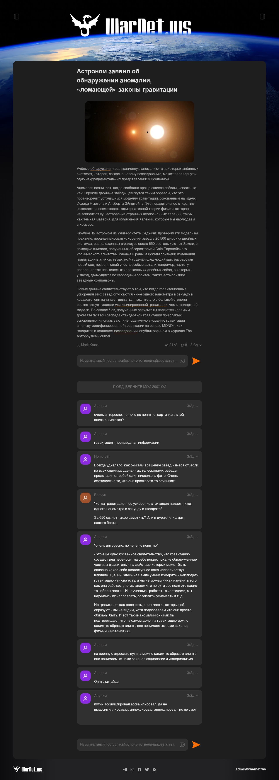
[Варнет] (31, 769)
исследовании (126, 331)
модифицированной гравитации (141, 305)
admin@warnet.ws (251, 769)
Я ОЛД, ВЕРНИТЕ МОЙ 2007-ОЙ (139, 387)
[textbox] (132, 361)
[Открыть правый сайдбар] (262, 16)
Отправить (196, 361)
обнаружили (100, 169)
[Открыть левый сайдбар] (16, 16)
